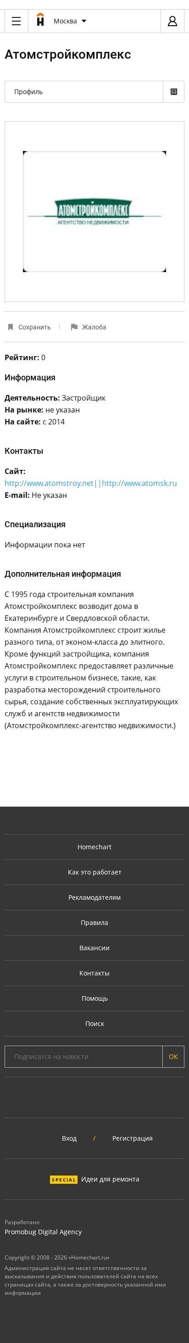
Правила (94, 922)
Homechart (94, 846)
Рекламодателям (94, 897)
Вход (69, 1138)
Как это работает (95, 872)
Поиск (94, 1023)
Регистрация (132, 1138)
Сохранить (34, 327)
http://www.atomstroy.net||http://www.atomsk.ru (91, 483)
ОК (173, 1056)
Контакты (94, 973)
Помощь (95, 998)
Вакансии (94, 947)
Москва (65, 21)
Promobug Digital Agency (43, 1231)
